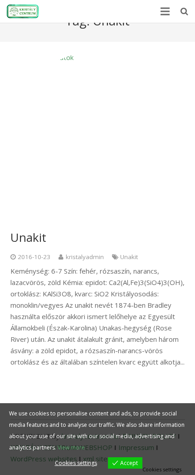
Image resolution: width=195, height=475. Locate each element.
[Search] (184, 11)
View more (71, 447)
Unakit (28, 237)
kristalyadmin (85, 257)
